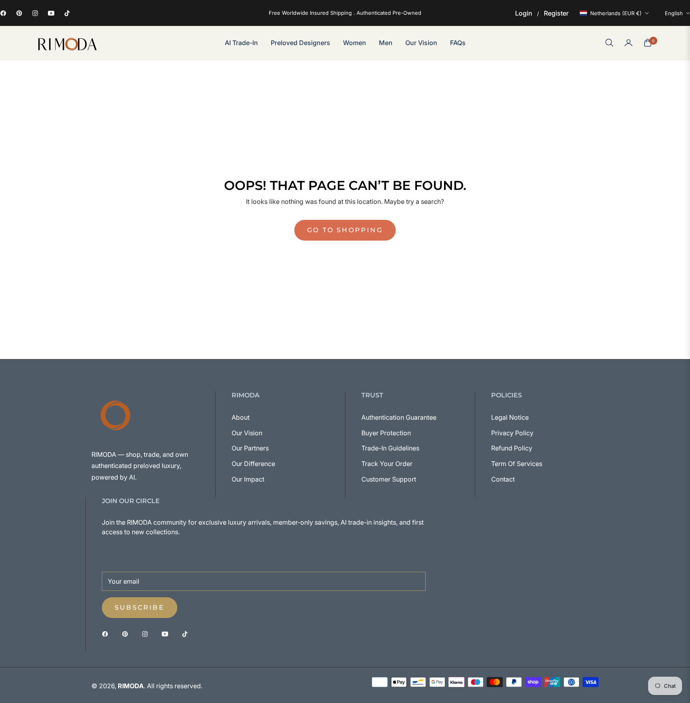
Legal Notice (510, 417)
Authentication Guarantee (398, 417)
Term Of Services (516, 464)
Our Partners (250, 448)
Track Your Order (386, 464)
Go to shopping (345, 230)
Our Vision (247, 433)
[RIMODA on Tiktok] (187, 633)
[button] (609, 42)
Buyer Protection (386, 433)
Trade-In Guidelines (390, 448)
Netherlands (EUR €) (616, 13)
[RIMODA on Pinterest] (127, 633)
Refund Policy (511, 448)
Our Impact (248, 479)
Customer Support (388, 479)
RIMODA (131, 686)
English (674, 13)
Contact (503, 479)
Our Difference (253, 464)
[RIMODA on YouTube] (167, 633)
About (241, 417)
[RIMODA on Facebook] (107, 633)
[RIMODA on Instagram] (147, 633)
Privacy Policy (512, 433)
